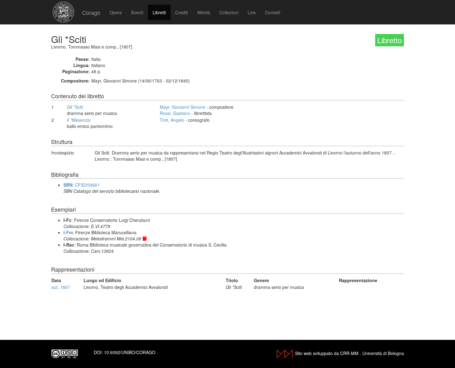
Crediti (181, 12)
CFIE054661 (87, 185)
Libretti (159, 12)
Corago (91, 12)
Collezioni (228, 12)
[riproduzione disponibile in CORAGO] (144, 238)
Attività (203, 12)
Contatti (272, 12)
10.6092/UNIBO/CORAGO (129, 352)
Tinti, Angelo (172, 120)
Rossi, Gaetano (175, 113)
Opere (116, 12)
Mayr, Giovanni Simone (182, 107)
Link (252, 12)
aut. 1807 (60, 287)
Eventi (137, 12)
